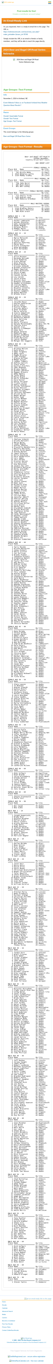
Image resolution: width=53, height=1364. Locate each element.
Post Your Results (7, 1324)
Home (4, 1302)
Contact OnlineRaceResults (10, 1330)
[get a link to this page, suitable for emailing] (37, 1299)
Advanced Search (7, 1311)
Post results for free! (26, 11)
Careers (4, 1317)
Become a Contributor (8, 1320)
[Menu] (49, 2)
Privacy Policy (6, 1327)
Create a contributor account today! (26, 14)
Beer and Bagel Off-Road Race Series (17, 136)
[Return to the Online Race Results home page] (8, 2)
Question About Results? (12, 105)
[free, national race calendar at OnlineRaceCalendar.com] (26, 1361)
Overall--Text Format (10, 118)
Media (4, 1314)
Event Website (8, 103)
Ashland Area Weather (39, 103)
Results (4, 1305)
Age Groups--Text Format (12, 121)
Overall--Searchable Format (13, 116)
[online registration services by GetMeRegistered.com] (26, 1356)
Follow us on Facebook (22, 103)
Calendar (5, 1308)
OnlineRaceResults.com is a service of (26, 1342)
